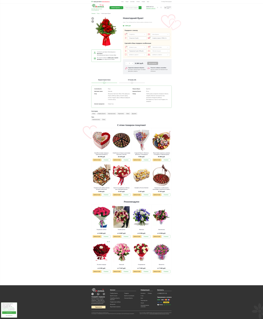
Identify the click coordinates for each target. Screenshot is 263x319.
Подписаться (98, 307)
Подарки (126, 293)
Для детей (112, 304)
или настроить (9, 315)
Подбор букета (101, 113)
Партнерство (144, 300)
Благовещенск (106, 1)
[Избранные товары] (162, 6)
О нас (122, 1)
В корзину (106, 159)
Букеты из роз (113, 295)
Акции (127, 1)
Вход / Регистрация (167, 1)
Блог (142, 298)
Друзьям (134, 113)
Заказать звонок (150, 8)
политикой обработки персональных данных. (159, 313)
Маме (127, 113)
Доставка (132, 1)
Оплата (138, 1)
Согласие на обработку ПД (8, 310)
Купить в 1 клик (97, 159)
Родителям (121, 113)
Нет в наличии (152, 63)
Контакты (143, 293)
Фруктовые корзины (115, 306)
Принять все (9, 312)
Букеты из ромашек (129, 295)
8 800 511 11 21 (149, 6)
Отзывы (143, 1)
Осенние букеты (128, 298)
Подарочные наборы (115, 302)
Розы (93, 113)
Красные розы (111, 113)
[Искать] (140, 7)
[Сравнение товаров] (158, 6)
